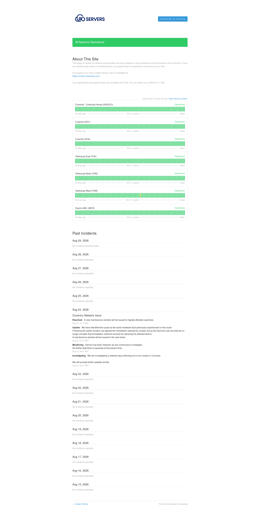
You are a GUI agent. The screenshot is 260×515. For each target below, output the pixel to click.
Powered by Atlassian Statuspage (173, 504)
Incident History (80, 504)
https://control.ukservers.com (86, 76)
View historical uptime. (178, 98)
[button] (173, 19)
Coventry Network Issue (86, 315)
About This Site (85, 58)
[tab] (75, 109)
